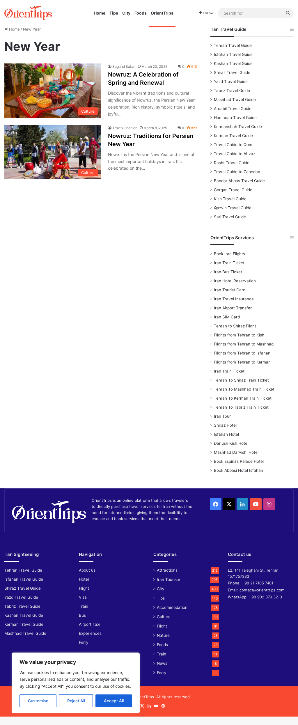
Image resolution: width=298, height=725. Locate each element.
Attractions (167, 570)
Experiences (90, 633)
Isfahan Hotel (226, 434)
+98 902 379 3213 (265, 597)
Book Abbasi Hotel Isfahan (238, 470)
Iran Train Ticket (229, 262)
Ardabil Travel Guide (232, 108)
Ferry (83, 642)
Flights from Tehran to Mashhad (244, 344)
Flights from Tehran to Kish (239, 335)
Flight (84, 588)
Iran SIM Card (227, 317)
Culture (164, 616)
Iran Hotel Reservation (235, 281)
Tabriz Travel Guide (232, 90)
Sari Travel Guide (230, 217)
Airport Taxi (89, 624)
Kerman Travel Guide (233, 135)
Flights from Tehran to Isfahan (242, 353)
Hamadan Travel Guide (235, 117)
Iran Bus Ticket (228, 272)
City (126, 12)
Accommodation (172, 607)
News (162, 663)
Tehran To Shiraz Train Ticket (241, 380)
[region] (76, 683)
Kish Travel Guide (230, 198)
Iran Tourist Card (229, 290)
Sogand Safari (123, 66)
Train (83, 606)
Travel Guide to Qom (233, 144)
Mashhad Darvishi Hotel (236, 452)
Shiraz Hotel (225, 425)
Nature (163, 635)
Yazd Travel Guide (231, 81)
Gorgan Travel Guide (233, 189)
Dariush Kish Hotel (231, 443)
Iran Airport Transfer (233, 308)
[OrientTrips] (28, 13)
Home (99, 12)
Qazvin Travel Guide (232, 207)
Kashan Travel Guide (233, 63)
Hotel (84, 579)
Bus (82, 615)
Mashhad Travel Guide (235, 99)
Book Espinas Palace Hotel (239, 461)
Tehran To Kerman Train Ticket (243, 398)
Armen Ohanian (124, 128)
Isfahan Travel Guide (233, 54)
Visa (83, 597)
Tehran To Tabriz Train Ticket (241, 407)
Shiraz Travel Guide (232, 72)
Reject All (76, 700)
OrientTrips (162, 12)
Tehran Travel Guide (233, 45)
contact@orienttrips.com (262, 590)
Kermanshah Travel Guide (238, 126)
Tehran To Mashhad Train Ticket (244, 389)
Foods (140, 12)
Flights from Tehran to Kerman (242, 362)
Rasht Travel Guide (231, 162)
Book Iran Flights (229, 253)
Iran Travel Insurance (234, 299)
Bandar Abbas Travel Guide (239, 180)
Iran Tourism (168, 579)
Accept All (114, 700)
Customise (38, 700)
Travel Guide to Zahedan (237, 171)
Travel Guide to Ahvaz (234, 153)
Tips (113, 12)
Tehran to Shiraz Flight (235, 326)
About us (87, 570)
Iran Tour (222, 416)
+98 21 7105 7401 (257, 583)
